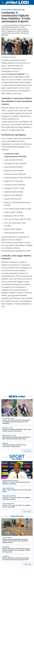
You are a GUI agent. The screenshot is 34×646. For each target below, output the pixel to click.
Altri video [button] (27, 564)
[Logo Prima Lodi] (17, 2)
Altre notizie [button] (27, 451)
